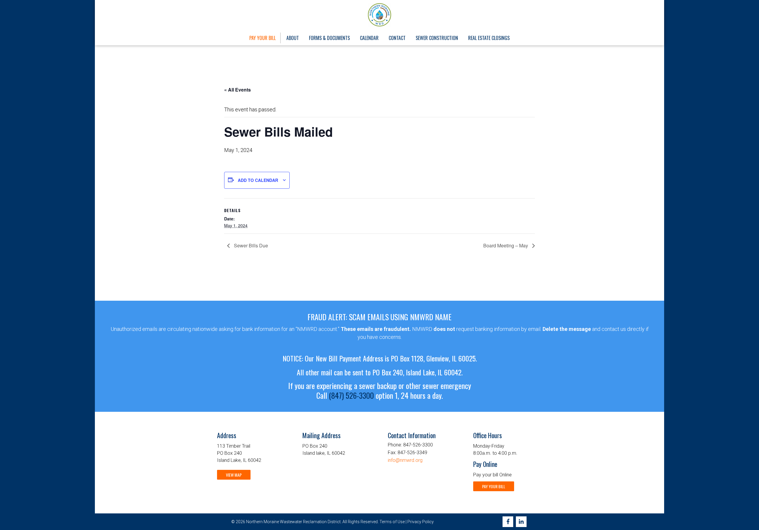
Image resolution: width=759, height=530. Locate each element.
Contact (397, 37)
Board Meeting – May (506, 245)
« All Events (237, 89)
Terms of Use (392, 521)
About (292, 37)
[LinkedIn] (521, 521)
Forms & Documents (329, 37)
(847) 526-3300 (351, 395)
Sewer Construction (437, 37)
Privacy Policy (420, 521)
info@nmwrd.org (405, 460)
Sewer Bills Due (250, 245)
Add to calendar (258, 180)
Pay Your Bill (262, 37)
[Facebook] (508, 521)
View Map (234, 475)
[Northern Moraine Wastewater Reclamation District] (379, 15)
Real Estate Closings (489, 37)
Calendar (369, 37)
